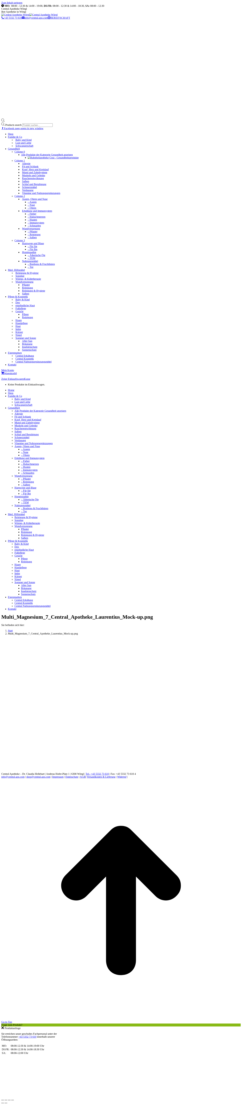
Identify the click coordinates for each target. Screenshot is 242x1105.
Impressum (58, 776)
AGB (83, 776)
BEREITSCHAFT (60, 17)
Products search (13, 125)
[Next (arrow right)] (6, 1103)
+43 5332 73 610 (13, 17)
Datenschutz (71, 776)
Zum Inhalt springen (11, 2)
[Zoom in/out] (12, 1100)
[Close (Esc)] (2, 1100)
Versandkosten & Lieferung (101, 776)
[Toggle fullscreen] (9, 1100)
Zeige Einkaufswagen (12, 379)
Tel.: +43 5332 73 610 (97, 773)
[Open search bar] (3, 121)
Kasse (27, 379)
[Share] (6, 1100)
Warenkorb (10, 373)
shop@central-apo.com (38, 776)
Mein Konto (7, 370)
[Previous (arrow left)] (2, 1103)
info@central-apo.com (36, 17)
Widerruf (121, 776)
